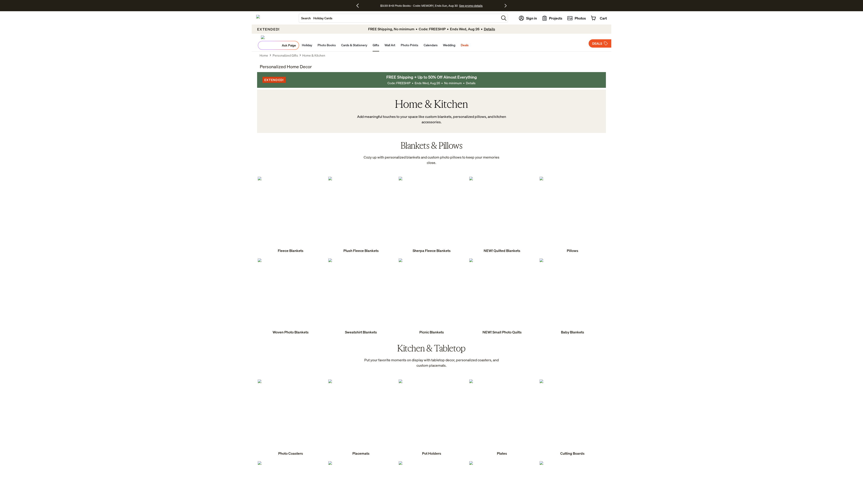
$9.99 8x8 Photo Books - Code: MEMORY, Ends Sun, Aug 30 (419, 6)
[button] (504, 18)
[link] (290, 215)
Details (471, 83)
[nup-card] (290, 215)
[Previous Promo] (359, 6)
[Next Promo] (506, 5)
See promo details (471, 6)
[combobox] (399, 18)
